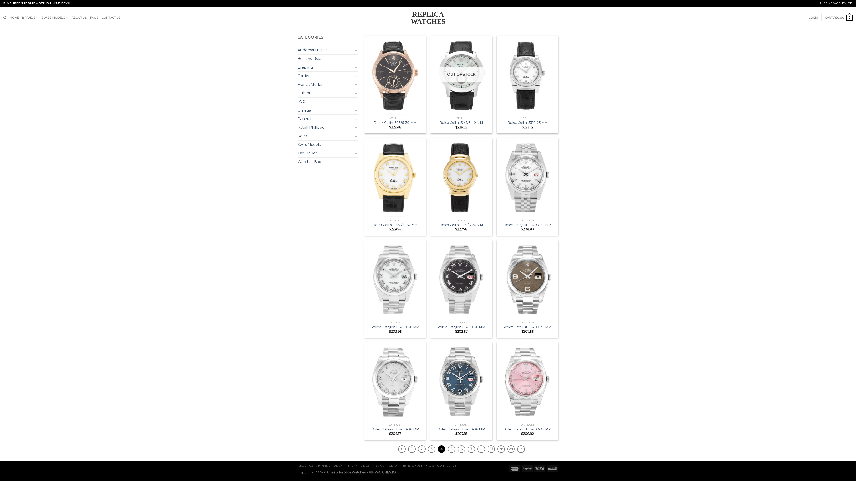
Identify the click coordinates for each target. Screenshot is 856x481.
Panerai (304, 119)
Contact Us (111, 17)
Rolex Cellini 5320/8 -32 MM (395, 225)
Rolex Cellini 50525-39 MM (395, 123)
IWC (301, 102)
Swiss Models (53, 17)
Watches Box (309, 162)
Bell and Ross (309, 59)
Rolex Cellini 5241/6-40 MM (461, 123)
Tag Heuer (307, 153)
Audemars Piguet (313, 50)
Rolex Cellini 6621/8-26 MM (461, 225)
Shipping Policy (329, 465)
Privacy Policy (385, 465)
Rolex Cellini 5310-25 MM (528, 123)
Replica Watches (428, 18)
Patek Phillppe (311, 127)
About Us (79, 17)
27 (491, 449)
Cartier (304, 76)
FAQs (94, 17)
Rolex (303, 136)
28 (501, 449)
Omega (304, 110)
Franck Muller (310, 84)
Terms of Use (412, 465)
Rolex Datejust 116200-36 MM (527, 225)
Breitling (305, 67)
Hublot (304, 93)
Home (14, 17)
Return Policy (358, 465)
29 (511, 449)
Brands (28, 17)
